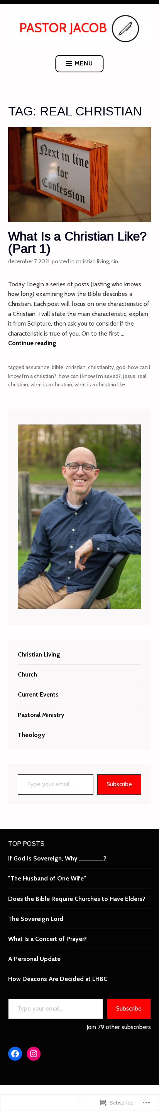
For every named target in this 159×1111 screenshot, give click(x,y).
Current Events (38, 694)
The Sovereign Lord (35, 918)
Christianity (101, 367)
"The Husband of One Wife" (47, 878)
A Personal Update (34, 958)
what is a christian (51, 384)
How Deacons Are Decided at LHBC (57, 978)
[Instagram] (34, 1054)
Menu (83, 63)
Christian (76, 367)
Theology (31, 734)
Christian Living (92, 261)
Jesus (129, 376)
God (120, 367)
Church (27, 674)
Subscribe (119, 784)
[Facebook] (15, 1054)
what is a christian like (99, 384)
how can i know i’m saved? (90, 376)
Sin (114, 261)
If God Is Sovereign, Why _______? (57, 858)
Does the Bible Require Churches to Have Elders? (76, 898)
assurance (37, 367)
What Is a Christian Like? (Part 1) (77, 242)
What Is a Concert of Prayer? (47, 938)
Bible (57, 367)
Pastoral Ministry (41, 714)
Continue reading (32, 343)
